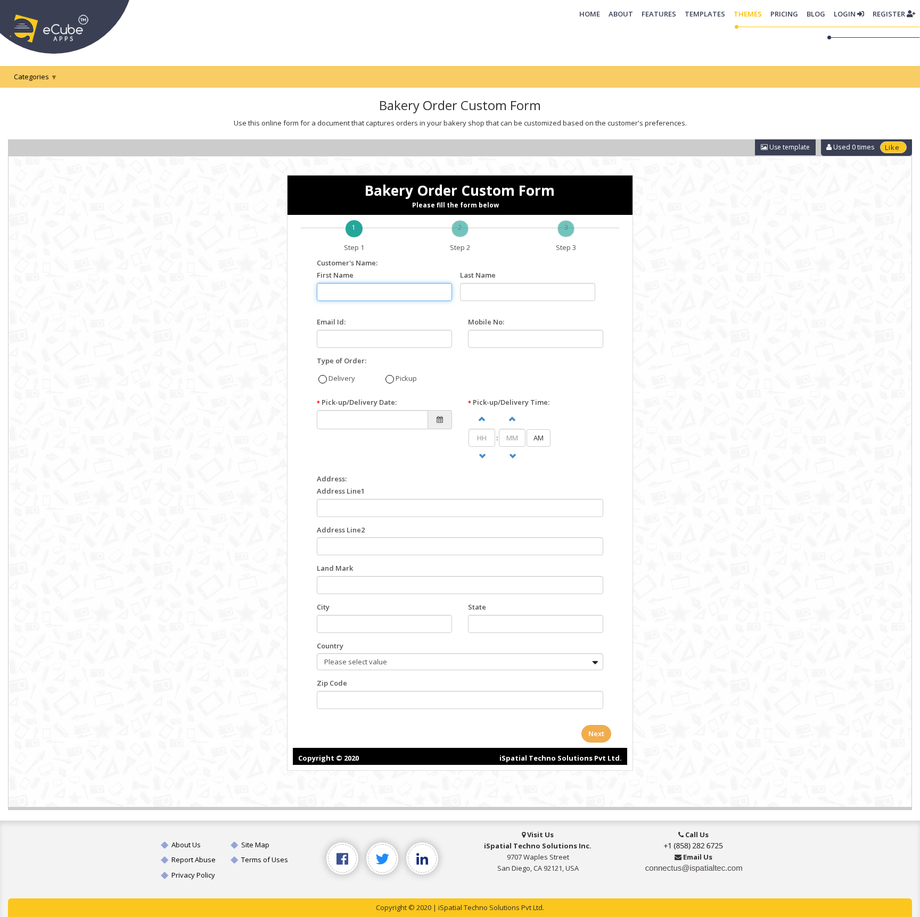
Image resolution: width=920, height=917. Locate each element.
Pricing (784, 14)
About (621, 14)
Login (845, 14)
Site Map (254, 844)
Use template (789, 147)
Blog (816, 14)
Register (890, 14)
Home (591, 14)
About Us (185, 844)
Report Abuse (193, 859)
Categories (31, 76)
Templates (705, 14)
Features (659, 14)
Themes (748, 14)
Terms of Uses (264, 859)
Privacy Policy (192, 875)
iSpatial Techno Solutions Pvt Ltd (490, 907)
